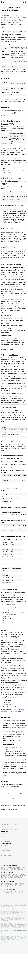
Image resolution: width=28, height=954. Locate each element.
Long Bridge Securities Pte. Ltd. (10, 865)
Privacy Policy (4, 848)
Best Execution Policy (5, 853)
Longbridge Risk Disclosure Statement (19, 930)
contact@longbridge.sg (5, 841)
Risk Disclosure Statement (6, 855)
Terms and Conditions (5, 850)
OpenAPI (3, 836)
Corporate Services (5, 833)
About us (3, 859)
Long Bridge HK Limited (8, 872)
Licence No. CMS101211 (20, 869)
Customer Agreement (5, 845)
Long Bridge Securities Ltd (9, 889)
